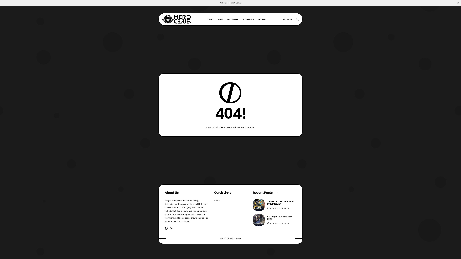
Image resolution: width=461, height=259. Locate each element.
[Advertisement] (230, 49)
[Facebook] (166, 228)
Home (210, 19)
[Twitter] (171, 228)
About (217, 200)
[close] (458, 3)
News (220, 19)
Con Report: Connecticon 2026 (279, 218)
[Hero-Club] (176, 19)
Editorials (232, 19)
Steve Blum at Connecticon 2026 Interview (280, 202)
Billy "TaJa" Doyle (281, 208)
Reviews (262, 19)
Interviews (248, 19)
